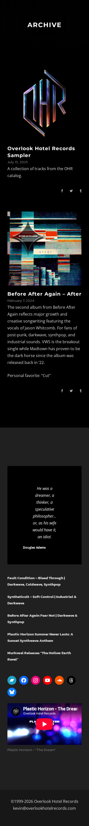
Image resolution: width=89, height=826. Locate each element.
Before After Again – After (44, 294)
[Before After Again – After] (44, 248)
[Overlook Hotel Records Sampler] (44, 102)
